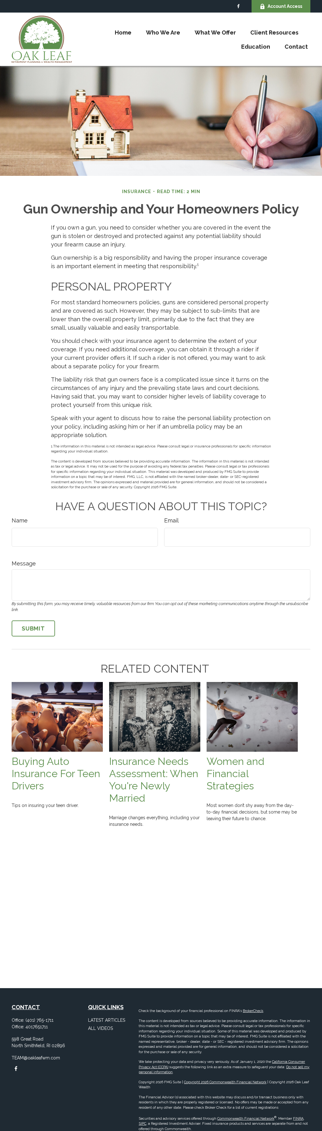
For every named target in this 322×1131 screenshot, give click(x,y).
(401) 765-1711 (39, 1020)
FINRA (298, 1119)
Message (24, 563)
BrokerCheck (253, 1011)
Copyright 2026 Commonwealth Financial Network (225, 1082)
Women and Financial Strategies (235, 773)
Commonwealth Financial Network (245, 1119)
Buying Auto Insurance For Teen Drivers (56, 773)
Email (171, 520)
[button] (123, 32)
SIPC (142, 1124)
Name (20, 520)
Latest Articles (106, 1020)
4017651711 (36, 1026)
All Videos (100, 1028)
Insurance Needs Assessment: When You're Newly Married (153, 779)
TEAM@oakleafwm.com (36, 1057)
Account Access (285, 6)
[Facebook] (238, 6)
